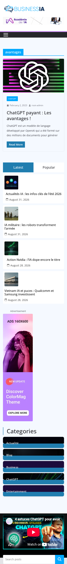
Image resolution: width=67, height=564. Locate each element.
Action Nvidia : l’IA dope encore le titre (33, 260)
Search (59, 559)
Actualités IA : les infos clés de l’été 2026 (33, 194)
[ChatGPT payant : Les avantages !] (33, 76)
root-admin (37, 105)
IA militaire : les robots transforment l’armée (30, 226)
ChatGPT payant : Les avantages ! (29, 115)
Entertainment (16, 491)
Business (12, 466)
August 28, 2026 (20, 265)
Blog (9, 454)
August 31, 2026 (19, 199)
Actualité (12, 442)
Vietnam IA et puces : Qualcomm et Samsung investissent (29, 292)
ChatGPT (12, 98)
